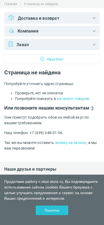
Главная (10, 4)
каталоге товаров (73, 99)
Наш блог (55, 59)
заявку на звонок (70, 142)
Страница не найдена (41, 4)
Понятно (52, 210)
